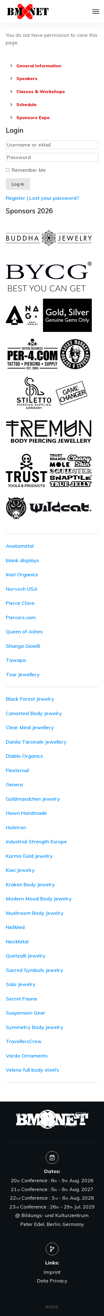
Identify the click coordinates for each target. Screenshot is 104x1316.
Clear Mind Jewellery (30, 727)
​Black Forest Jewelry (30, 699)
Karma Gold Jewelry (29, 856)
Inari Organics (22, 574)
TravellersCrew (24, 1041)
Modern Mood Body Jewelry (39, 898)
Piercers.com (21, 617)
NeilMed (15, 927)
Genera (14, 784)
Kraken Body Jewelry (30, 884)
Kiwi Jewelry (20, 870)
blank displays (22, 560)
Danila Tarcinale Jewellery (36, 742)
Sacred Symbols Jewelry (34, 970)
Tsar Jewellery (23, 674)
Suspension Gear (25, 1013)
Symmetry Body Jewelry (34, 1027)
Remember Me (29, 170)
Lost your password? (54, 198)
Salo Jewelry (20, 984)
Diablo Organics (24, 756)
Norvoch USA (21, 589)
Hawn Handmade (26, 813)
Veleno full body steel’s (32, 1070)
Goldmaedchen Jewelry (33, 799)
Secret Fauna (21, 998)
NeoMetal (17, 941)
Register (15, 198)
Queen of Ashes (24, 631)
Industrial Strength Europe (36, 841)
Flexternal (17, 770)
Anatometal (20, 546)
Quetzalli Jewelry (25, 956)
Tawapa (16, 660)
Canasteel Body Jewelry (34, 713)
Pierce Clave (20, 603)
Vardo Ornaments (27, 1056)
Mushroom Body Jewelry (35, 913)
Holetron (16, 827)
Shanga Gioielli (23, 646)
